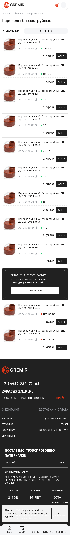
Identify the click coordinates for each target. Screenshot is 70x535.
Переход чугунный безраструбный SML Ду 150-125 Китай (41, 118)
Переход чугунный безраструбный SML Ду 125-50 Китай (41, 246)
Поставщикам (8, 430)
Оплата (64, 424)
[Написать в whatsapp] (53, 384)
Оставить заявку (35, 290)
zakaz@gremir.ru (18, 391)
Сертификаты (8, 435)
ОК (58, 513)
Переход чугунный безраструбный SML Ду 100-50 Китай (41, 67)
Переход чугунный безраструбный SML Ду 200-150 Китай (41, 195)
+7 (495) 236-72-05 (20, 383)
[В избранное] (12, 56)
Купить (61, 56)
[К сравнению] (6, 56)
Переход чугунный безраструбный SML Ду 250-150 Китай (41, 332)
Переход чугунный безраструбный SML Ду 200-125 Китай (41, 143)
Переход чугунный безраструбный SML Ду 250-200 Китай (41, 220)
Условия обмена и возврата (53, 430)
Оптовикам (7, 424)
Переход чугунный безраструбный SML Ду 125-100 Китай (41, 307)
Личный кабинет (60, 502)
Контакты (6, 418)
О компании (10, 409)
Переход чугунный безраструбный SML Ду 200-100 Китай (41, 169)
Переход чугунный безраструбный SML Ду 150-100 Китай (41, 41)
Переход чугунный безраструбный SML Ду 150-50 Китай (41, 92)
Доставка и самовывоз (56, 418)
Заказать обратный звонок (23, 398)
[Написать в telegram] (46, 384)
